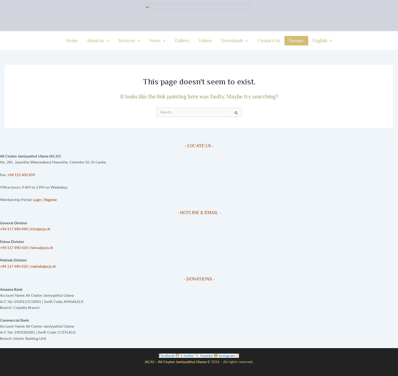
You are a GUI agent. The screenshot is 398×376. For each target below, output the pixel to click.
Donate (296, 40)
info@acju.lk (40, 229)
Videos (205, 40)
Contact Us (269, 40)
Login (37, 200)
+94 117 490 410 (14, 266)
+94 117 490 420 (14, 248)
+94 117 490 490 (14, 229)
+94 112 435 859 (20, 175)
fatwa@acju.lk (41, 248)
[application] (106, 40)
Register (50, 200)
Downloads (232, 40)
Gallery (182, 40)
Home (72, 40)
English (320, 40)
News (155, 40)
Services (126, 40)
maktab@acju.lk (43, 266)
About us (95, 40)
